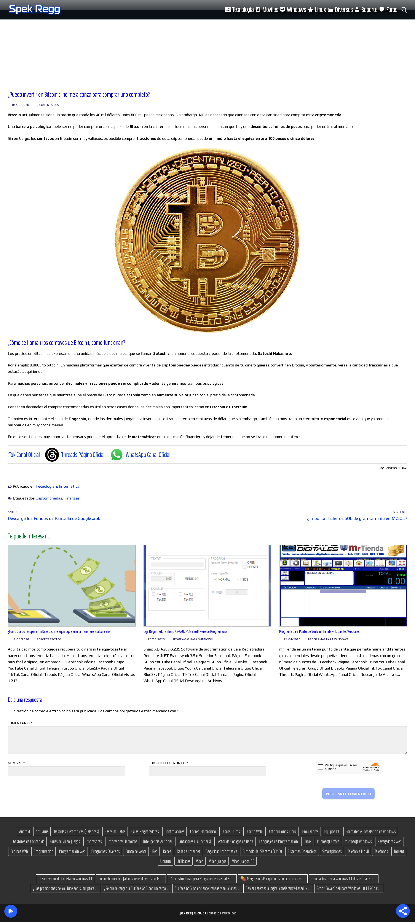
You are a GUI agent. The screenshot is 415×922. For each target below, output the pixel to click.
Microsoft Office (328, 841)
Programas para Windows (192, 639)
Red (154, 851)
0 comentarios (47, 104)
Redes (167, 851)
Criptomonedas (49, 498)
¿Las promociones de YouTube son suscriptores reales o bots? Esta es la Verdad (65, 888)
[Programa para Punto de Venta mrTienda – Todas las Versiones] (343, 586)
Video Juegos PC (243, 861)
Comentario (20, 723)
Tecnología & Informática (57, 486)
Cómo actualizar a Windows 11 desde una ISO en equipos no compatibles (343, 878)
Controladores (174, 831)
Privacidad (229, 913)
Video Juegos (218, 861)
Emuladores (310, 831)
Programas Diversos (105, 851)
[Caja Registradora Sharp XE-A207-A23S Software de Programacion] (207, 586)
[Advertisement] (207, 52)
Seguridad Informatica (221, 851)
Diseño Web (254, 831)
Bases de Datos (115, 831)
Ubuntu (165, 861)
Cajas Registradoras (145, 831)
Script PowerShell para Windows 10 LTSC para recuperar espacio (349, 888)
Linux (307, 841)
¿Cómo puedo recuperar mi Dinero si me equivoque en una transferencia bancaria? (60, 631)
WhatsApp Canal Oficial (99, 455)
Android (24, 831)
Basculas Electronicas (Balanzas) (76, 831)
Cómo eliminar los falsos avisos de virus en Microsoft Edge (131, 878)
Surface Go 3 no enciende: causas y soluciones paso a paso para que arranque (207, 888)
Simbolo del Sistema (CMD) (262, 851)
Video (199, 861)
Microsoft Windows (358, 841)
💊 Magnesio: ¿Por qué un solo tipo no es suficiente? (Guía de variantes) (272, 878)
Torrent (399, 851)
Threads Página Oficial (34, 455)
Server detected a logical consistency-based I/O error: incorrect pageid (278, 888)
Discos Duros (231, 831)
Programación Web (72, 851)
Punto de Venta (136, 851)
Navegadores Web (389, 841)
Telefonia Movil (358, 851)
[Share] (403, 911)
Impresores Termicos (122, 841)
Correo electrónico (168, 763)
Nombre (16, 763)
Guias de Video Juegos (65, 841)
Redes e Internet (188, 851)
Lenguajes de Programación (278, 841)
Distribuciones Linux (282, 831)
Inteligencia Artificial (157, 841)
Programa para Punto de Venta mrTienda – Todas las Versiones (319, 631)
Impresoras (94, 841)
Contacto (213, 913)
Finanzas (72, 498)
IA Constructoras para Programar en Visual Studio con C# (201, 878)
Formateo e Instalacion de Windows (371, 831)
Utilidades (183, 861)
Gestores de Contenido (29, 841)
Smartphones (332, 851)
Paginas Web (19, 851)
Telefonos (381, 851)
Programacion (43, 851)
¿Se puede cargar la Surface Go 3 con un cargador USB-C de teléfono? (136, 888)
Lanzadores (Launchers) (194, 841)
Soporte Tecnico (48, 639)
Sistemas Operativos (302, 851)
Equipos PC (332, 831)
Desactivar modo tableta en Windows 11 (65, 878)
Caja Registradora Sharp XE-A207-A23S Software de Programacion (186, 631)
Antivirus (41, 831)
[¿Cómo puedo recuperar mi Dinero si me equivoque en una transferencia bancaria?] (72, 586)
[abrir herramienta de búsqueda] (404, 10)
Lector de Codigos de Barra (235, 841)
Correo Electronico (203, 831)
